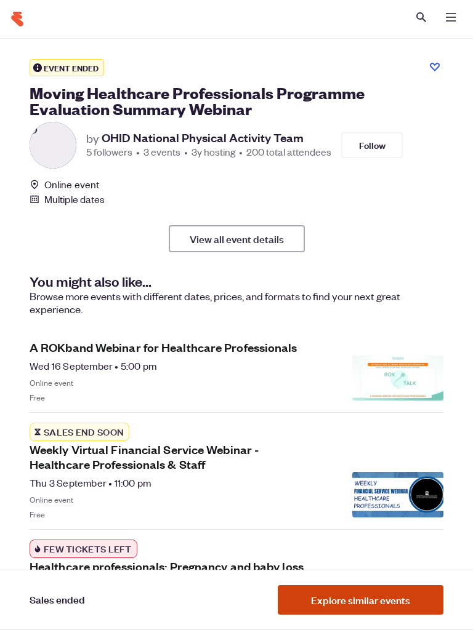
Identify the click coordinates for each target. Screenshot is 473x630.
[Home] (17, 19)
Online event (71, 184)
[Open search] (421, 17)
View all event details (237, 238)
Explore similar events (360, 600)
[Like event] (434, 67)
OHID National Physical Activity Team (203, 137)
